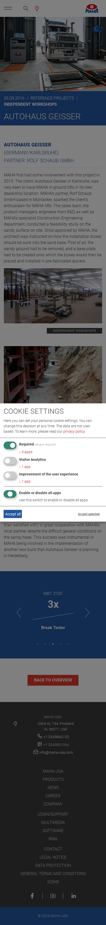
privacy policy (74, 431)
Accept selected (89, 514)
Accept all (13, 514)
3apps (25, 452)
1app (25, 466)
